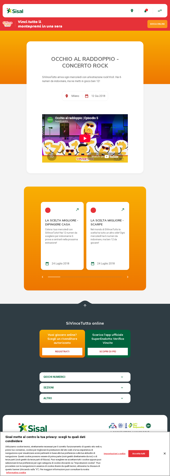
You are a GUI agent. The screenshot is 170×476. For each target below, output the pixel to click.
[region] (85, 454)
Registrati (62, 351)
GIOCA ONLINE (157, 24)
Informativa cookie (16, 472)
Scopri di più (107, 351)
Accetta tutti (138, 453)
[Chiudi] (164, 453)
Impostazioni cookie (115, 453)
